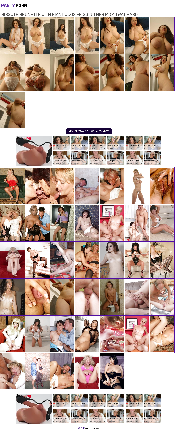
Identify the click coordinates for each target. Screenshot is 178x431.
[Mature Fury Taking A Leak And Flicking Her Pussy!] (112, 297)
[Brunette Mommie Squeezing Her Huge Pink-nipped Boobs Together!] (62, 297)
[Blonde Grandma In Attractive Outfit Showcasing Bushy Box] (162, 185)
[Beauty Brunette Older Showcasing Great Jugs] (37, 334)
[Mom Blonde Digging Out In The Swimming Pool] (162, 297)
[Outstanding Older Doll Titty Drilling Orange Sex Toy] (37, 260)
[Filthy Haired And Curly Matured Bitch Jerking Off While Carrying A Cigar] (162, 260)
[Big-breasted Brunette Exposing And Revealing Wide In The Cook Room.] (87, 334)
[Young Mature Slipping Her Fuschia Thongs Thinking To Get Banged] (87, 371)
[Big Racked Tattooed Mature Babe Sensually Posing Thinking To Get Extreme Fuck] (162, 222)
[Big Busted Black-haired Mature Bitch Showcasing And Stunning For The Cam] (37, 371)
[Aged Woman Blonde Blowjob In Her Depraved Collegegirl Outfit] (12, 371)
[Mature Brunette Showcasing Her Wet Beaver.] (112, 260)
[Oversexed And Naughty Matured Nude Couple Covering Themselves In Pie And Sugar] (112, 334)
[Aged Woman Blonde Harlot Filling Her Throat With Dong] (137, 297)
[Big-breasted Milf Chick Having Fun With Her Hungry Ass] (112, 371)
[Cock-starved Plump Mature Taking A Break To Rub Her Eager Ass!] (87, 222)
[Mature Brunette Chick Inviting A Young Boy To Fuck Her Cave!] (12, 297)
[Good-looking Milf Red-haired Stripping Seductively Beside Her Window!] (62, 222)
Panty (14, 5)
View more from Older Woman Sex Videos (89, 131)
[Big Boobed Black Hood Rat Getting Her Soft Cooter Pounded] (37, 222)
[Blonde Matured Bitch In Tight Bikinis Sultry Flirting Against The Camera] (12, 260)
